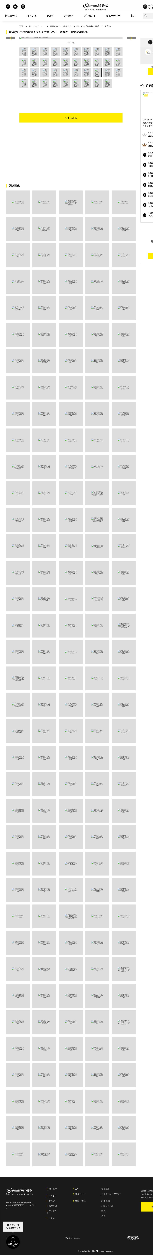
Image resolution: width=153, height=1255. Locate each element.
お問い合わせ (107, 1206)
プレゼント (90, 15)
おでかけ (69, 15)
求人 (103, 1211)
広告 (103, 1216)
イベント (32, 15)
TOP (21, 26)
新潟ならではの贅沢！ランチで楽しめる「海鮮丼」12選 (74, 26)
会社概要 (105, 1188)
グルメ (50, 15)
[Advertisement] (71, 96)
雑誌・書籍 (80, 1201)
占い (133, 15)
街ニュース (11, 15)
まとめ (52, 1218)
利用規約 (105, 1201)
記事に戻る (71, 118)
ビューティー (113, 15)
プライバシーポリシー (110, 1195)
